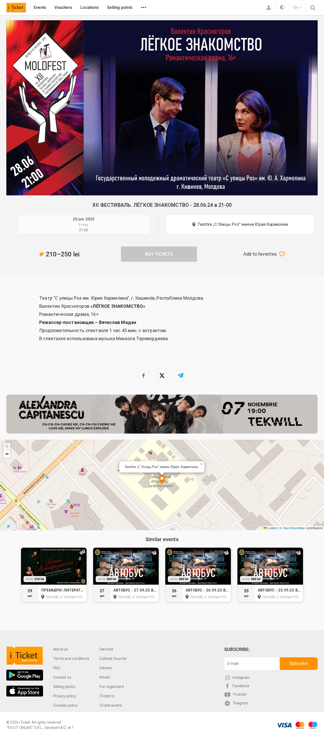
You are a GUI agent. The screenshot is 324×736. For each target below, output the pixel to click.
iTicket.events (110, 705)
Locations (89, 7)
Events (40, 7)
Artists (104, 677)
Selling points (119, 7)
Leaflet (272, 528)
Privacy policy (64, 696)
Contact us (62, 677)
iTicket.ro (107, 696)
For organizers (111, 687)
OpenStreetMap (294, 528)
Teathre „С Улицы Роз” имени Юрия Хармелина (242, 224)
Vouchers (63, 7)
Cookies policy (65, 705)
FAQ (56, 668)
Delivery (105, 668)
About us (60, 649)
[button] (162, 480)
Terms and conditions (71, 659)
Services (106, 649)
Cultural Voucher (113, 659)
